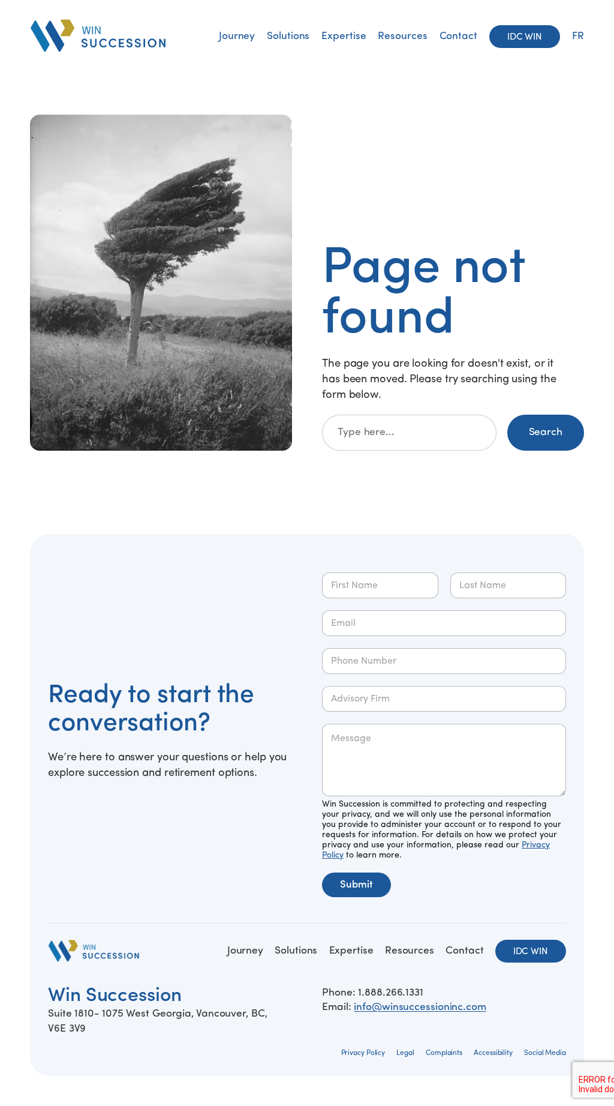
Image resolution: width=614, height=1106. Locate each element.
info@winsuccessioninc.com (420, 1007)
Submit (356, 885)
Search (545, 432)
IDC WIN (524, 37)
